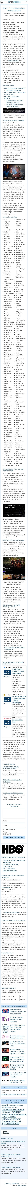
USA (19, 1121)
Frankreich (15, 1112)
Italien (11, 1114)
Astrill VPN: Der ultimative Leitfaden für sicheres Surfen (18, 1012)
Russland (12, 1116)
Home (5, 1131)
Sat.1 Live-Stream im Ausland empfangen (17, 1037)
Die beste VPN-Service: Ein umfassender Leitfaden (18, 1075)
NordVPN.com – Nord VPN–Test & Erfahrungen (18, 671)
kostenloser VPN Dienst (11, 912)
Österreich (14, 1123)
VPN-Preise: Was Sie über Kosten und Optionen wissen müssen (17, 1028)
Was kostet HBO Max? (10, 870)
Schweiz (16, 1119)
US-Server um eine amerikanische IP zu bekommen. (14, 647)
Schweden (7, 1119)
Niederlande (20, 1114)
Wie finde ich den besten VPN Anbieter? (14, 1094)
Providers (6, 1133)
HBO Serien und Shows (13, 90)
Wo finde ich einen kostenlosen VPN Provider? (16, 1019)
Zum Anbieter (7, 672)
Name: (5, 821)
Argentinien (5, 1105)
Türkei (13, 1121)
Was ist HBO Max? (9, 868)
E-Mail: (5, 825)
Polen (4, 1116)
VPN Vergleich (21, 1185)
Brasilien (5, 1107)
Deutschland (8, 1109)
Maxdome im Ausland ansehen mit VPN (17, 1081)
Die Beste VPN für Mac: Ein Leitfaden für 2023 (17, 1044)
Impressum (15, 1183)
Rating (5, 832)
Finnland (6, 1112)
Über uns (7, 1183)
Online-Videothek (13, 61)
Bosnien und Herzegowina (16, 1105)
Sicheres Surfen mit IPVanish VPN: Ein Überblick (17, 1067)
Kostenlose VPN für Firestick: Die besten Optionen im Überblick (17, 1051)
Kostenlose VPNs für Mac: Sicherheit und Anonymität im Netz (17, 1059)
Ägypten (5, 1123)
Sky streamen (6, 887)
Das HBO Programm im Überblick (14, 88)
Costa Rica (15, 1107)
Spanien (6, 1121)
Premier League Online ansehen (13, 793)
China (10, 1107)
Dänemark (19, 1109)
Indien (5, 1114)
